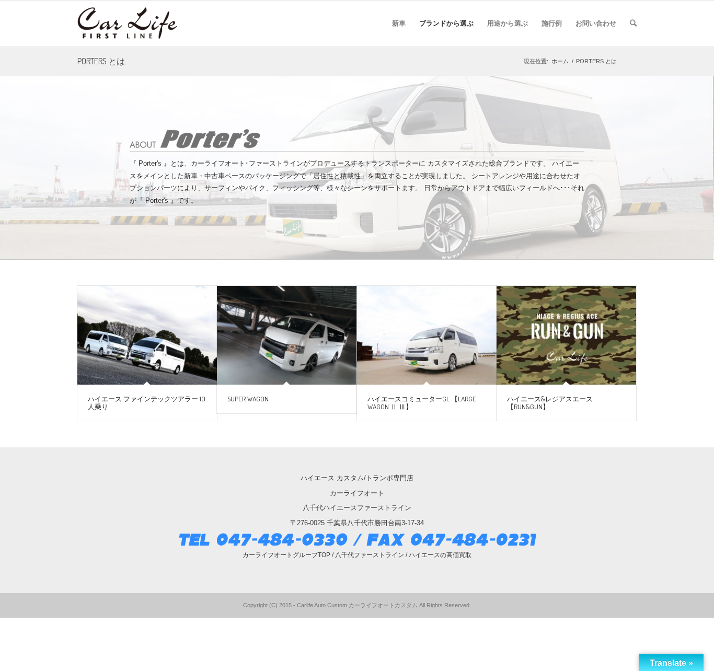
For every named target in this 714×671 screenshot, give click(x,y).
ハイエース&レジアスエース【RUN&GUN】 (550, 402)
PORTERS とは (101, 61)
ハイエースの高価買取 (440, 555)
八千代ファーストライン (369, 555)
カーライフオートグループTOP (286, 555)
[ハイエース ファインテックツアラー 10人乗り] (147, 335)
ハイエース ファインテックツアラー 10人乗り (146, 402)
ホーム (560, 61)
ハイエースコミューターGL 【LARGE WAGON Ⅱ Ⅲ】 (421, 402)
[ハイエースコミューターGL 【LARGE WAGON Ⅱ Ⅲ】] (427, 335)
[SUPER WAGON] (286, 335)
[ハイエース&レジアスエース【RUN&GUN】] (566, 335)
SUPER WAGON (248, 399)
